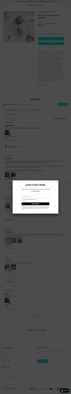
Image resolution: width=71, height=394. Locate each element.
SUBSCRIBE (35, 204)
